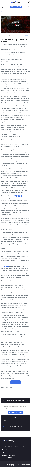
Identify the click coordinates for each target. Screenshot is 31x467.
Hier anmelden (15, 382)
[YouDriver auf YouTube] (9, 465)
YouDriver (6, 266)
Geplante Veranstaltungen (14, 426)
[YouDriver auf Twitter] (11, 465)
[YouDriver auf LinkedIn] (13, 465)
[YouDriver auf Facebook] (5, 465)
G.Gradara (20, 13)
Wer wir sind (5, 450)
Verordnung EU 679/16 (8, 457)
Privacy (3, 452)
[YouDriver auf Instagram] (7, 465)
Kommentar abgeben (15, 412)
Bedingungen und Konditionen (10, 455)
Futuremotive (18, 195)
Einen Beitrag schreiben (15, 6)
